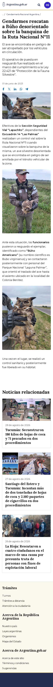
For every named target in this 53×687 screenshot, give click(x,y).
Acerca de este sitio (13, 658)
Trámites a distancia (13, 600)
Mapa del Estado (11, 641)
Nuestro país (9, 626)
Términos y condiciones (15, 663)
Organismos (9, 636)
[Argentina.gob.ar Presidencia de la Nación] (14, 4)
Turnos (6, 595)
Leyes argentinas (11, 631)
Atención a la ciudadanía (16, 606)
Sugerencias (9, 668)
